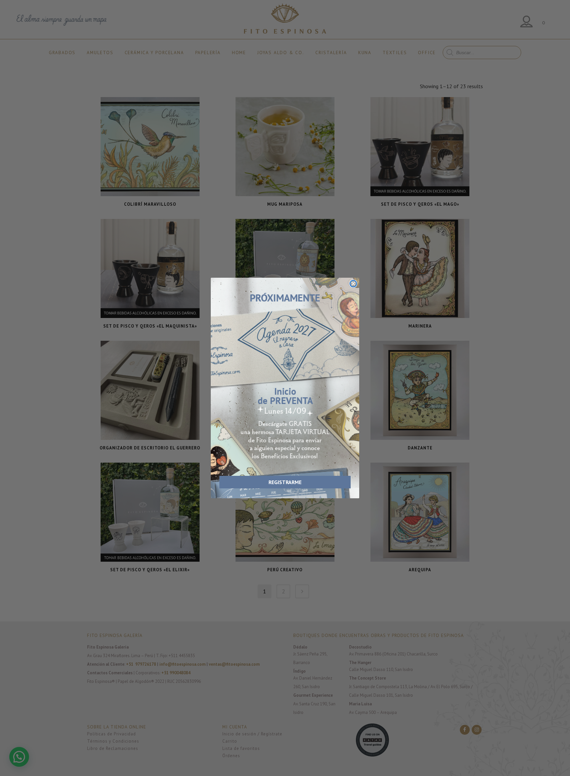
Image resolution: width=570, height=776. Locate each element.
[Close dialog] (353, 283)
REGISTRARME (285, 482)
